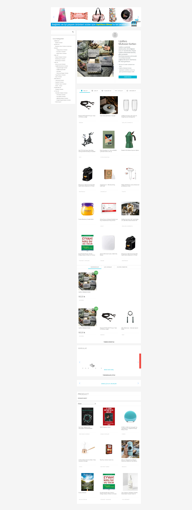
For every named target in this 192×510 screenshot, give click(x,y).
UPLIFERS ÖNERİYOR (122, 129)
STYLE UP (56, 91)
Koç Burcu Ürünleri (61, 51)
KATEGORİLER (81, 2)
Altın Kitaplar (83, 322)
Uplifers (81, 162)
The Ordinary (126, 322)
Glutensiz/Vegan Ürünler (62, 73)
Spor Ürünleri (58, 76)
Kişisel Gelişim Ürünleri (60, 57)
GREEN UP (56, 40)
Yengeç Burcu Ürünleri (61, 49)
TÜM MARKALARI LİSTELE (109, 198)
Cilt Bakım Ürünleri (60, 94)
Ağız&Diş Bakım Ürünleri (62, 98)
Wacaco (124, 290)
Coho (80, 290)
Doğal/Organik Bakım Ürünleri (63, 100)
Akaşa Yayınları (104, 257)
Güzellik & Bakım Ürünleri (61, 92)
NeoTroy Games (104, 290)
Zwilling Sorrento (127, 122)
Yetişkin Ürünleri (59, 89)
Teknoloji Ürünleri (59, 80)
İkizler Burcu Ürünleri (61, 53)
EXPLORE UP (57, 78)
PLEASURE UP (57, 87)
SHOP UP (108, 2)
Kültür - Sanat (58, 85)
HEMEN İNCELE (127, 77)
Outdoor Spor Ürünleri (60, 84)
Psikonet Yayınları (105, 322)
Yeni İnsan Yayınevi (84, 257)
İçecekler (58, 71)
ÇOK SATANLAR (108, 129)
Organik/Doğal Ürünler (61, 67)
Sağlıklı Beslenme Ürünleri (61, 66)
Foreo (123, 257)
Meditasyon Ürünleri (60, 58)
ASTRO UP (56, 44)
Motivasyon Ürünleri (60, 60)
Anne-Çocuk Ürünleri (60, 64)
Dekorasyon (58, 101)
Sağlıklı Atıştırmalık (60, 69)
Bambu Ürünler (59, 42)
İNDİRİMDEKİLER (95, 129)
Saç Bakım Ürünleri (61, 96)
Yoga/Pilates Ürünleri (60, 75)
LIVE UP (56, 62)
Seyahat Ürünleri (59, 82)
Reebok (81, 122)
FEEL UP (56, 55)
